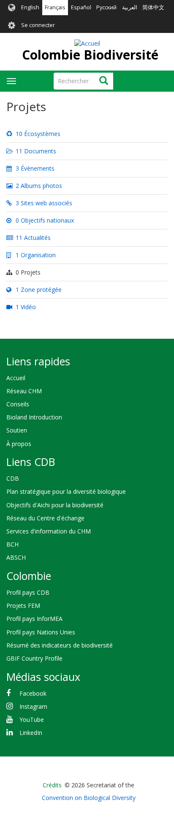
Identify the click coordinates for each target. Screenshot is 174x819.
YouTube (31, 720)
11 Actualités (32, 238)
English (30, 7)
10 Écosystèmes (37, 134)
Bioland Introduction (34, 417)
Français (55, 7)
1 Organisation (35, 255)
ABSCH (16, 557)
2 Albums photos (38, 186)
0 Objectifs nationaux (44, 220)
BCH (12, 544)
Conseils (17, 404)
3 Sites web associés (43, 203)
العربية (129, 7)
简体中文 (153, 7)
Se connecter (38, 25)
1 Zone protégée (38, 290)
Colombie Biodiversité (90, 54)
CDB (12, 478)
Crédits (52, 785)
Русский (106, 7)
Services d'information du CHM (48, 531)
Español (81, 7)
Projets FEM (23, 605)
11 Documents (35, 151)
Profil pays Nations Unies (40, 632)
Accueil (15, 378)
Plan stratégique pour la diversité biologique (66, 491)
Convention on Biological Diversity (89, 798)
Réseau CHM (24, 391)
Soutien (16, 430)
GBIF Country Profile (34, 658)
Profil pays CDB (27, 592)
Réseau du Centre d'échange (45, 518)
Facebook (32, 693)
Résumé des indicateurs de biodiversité (59, 645)
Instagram (33, 706)
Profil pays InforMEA (34, 619)
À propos (18, 444)
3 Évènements (34, 168)
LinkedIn (30, 733)
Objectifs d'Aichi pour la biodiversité (54, 505)
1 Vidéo (25, 307)
